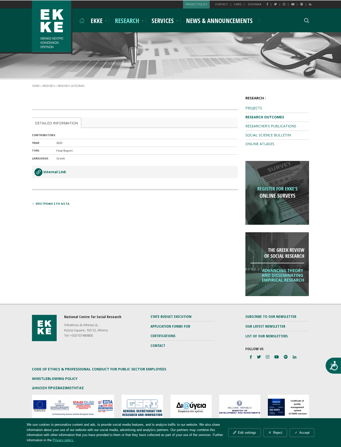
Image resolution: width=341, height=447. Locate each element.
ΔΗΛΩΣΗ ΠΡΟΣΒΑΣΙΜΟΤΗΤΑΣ (58, 387)
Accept (304, 432)
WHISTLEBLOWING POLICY (54, 378)
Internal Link (54, 171)
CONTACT (221, 4)
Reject (277, 432)
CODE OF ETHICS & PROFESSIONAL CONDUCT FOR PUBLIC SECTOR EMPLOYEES (99, 369)
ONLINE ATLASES (259, 143)
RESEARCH (127, 20)
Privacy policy (63, 440)
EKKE (97, 20)
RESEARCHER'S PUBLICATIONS (270, 126)
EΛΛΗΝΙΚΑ (254, 4)
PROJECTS (253, 108)
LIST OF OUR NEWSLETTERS (266, 335)
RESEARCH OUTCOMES (71, 86)
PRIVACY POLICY (196, 4)
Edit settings (247, 432)
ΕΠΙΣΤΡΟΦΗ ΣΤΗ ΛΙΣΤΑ (52, 203)
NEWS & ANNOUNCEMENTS (219, 20)
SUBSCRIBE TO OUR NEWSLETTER (270, 316)
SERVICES (163, 20)
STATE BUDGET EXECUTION (171, 316)
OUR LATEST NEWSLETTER (265, 326)
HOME (36, 86)
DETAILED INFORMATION (56, 123)
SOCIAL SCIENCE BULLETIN (268, 135)
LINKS (237, 4)
